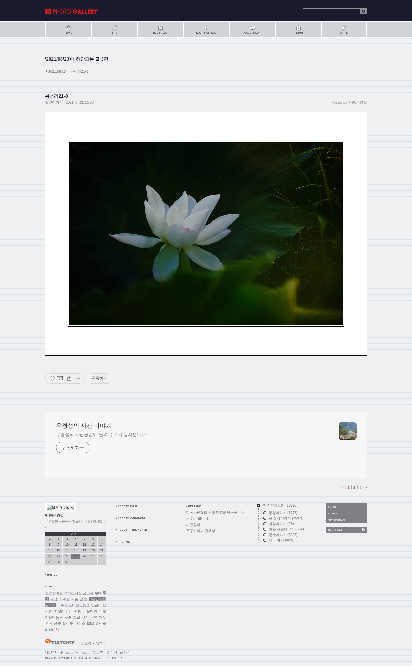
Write (344, 29)
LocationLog (206, 29)
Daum (82, 658)
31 (67, 562)
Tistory (116, 658)
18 (75, 550)
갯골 (76, 617)
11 (75, 544)
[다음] (365, 487)
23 (58, 556)
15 (49, 550)
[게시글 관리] (77, 378)
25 (75, 556)
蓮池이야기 (54, 102)
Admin (298, 29)
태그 (48, 652)
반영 (94, 617)
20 (93, 550)
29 (49, 562)
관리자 (111, 652)
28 (101, 556)
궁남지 (88, 593)
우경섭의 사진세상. (201, 531)
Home (68, 29)
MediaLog (160, 29)
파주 (60, 605)
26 (84, 556)
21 (101, 550)
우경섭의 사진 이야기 (71, 11)
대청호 (80, 623)
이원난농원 (97, 599)
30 (58, 562)
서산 (85, 617)
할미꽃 (67, 623)
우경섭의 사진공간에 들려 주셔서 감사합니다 (101, 434)
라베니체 (52, 630)
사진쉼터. (193, 525)
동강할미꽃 (54, 593)
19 (84, 550)
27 (93, 556)
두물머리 (90, 611)
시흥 (74, 599)
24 (67, 556)
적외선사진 (73, 593)
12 (84, 544)
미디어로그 (64, 652)
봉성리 (55, 599)
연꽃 (90, 623)
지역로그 (83, 652)
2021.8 (75, 534)
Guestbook (252, 29)
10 (67, 544)
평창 (77, 611)
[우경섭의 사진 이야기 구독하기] (346, 530)
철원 (83, 599)
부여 (98, 593)
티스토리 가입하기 (92, 643)
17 (67, 550)
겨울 (66, 599)
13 (93, 544)
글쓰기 (125, 652)
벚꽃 (67, 617)
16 (58, 550)
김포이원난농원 (77, 605)
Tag (114, 29)
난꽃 (57, 623)
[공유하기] (69, 378)
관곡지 (50, 605)
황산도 (101, 623)
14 (101, 544)
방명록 (98, 652)
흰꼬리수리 (63, 611)
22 (49, 556)
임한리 (96, 605)
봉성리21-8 (79, 71)
